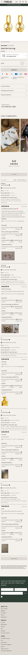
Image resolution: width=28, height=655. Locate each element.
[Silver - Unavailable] (25, 63)
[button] (7, 45)
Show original (20, 221)
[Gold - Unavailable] (22, 63)
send (25, 593)
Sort (15, 180)
